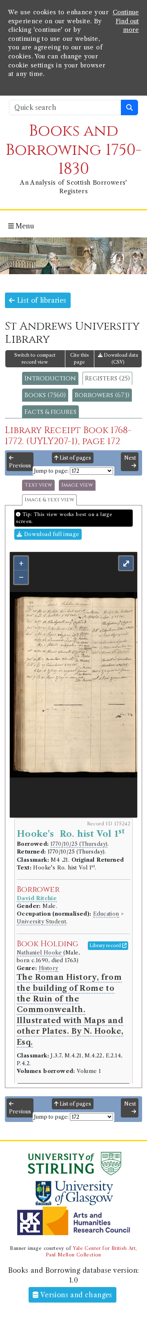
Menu (24, 226)
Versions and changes (75, 1295)
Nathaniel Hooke (40, 953)
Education (106, 914)
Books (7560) (45, 395)
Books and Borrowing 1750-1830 (74, 150)
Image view (77, 485)
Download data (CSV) (120, 358)
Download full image (50, 534)
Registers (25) (107, 378)
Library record (105, 945)
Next (130, 458)
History (48, 968)
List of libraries (40, 300)
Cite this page (79, 358)
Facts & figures (50, 411)
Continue (126, 12)
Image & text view (49, 499)
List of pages (74, 458)
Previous (20, 466)
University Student (41, 922)
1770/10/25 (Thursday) (79, 844)
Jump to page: (51, 471)
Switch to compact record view (35, 358)
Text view (38, 485)
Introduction (50, 378)
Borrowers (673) (102, 395)
